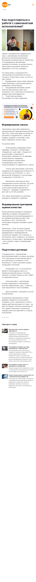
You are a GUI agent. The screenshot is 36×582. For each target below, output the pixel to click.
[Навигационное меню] (33, 4)
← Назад (4, 9)
